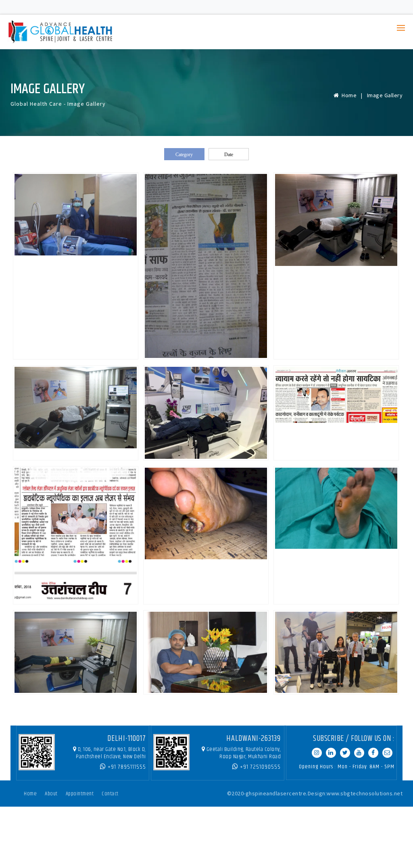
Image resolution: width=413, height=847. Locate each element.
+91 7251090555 (259, 767)
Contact (110, 793)
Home (348, 95)
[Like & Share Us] (373, 753)
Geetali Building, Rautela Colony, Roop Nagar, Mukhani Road (243, 753)
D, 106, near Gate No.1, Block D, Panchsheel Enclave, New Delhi (111, 753)
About (51, 793)
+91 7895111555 (126, 767)
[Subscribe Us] (359, 753)
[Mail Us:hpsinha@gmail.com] (387, 753)
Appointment (80, 793)
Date (228, 154)
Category (184, 154)
